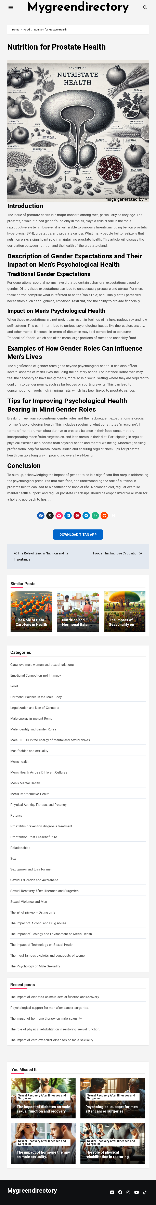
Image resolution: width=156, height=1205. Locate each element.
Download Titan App (78, 629)
